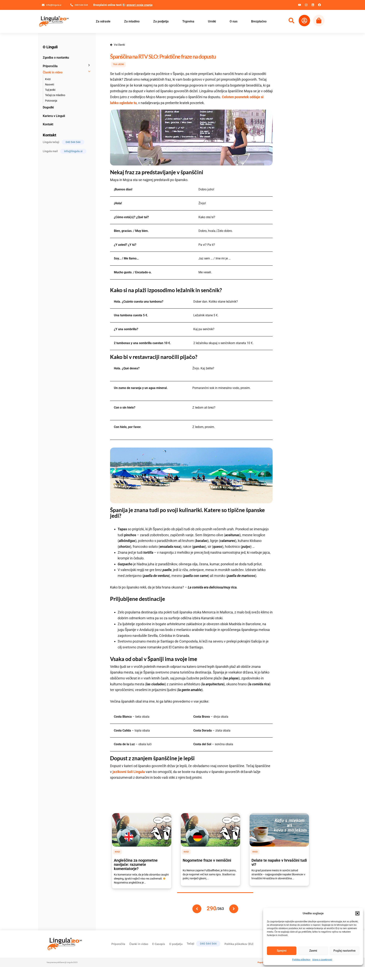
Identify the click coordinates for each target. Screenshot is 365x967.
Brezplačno (259, 21)
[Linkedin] (313, 5)
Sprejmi (281, 950)
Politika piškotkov (301, 959)
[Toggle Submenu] (89, 65)
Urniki (212, 21)
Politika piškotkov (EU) (239, 944)
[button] (357, 913)
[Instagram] (306, 5)
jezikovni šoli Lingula (129, 772)
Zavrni (313, 950)
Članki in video (138, 944)
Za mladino (132, 21)
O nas (233, 21)
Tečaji (202, 943)
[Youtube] (299, 5)
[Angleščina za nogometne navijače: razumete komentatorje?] (141, 830)
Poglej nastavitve (344, 950)
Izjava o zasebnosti (322, 959)
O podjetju (175, 944)
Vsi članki (119, 44)
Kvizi (117, 852)
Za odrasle (103, 21)
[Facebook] (319, 5)
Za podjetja (161, 21)
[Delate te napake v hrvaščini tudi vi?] (279, 830)
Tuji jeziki (118, 64)
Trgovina (188, 21)
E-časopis (158, 944)
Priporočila (118, 944)
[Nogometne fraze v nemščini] (210, 830)
